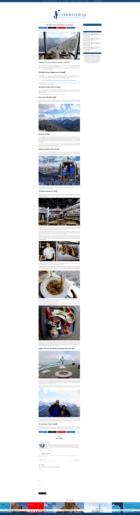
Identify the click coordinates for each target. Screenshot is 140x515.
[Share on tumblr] (48, 453)
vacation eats (40, 69)
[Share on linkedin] (49, 453)
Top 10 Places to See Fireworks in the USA (48, 460)
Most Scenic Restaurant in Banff (70, 455)
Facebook (48, 450)
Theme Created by (96, 513)
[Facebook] (99, 1)
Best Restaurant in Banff (57, 455)
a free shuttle (75, 139)
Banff (54, 69)
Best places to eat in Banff (45, 455)
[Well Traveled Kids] (70, 12)
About (52, 513)
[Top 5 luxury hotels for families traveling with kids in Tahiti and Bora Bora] (86, 39)
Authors (68, 513)
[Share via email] (42, 453)
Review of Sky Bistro (43, 456)
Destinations (62, 22)
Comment (40, 469)
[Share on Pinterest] (47, 453)
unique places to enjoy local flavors (64, 66)
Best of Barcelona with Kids (73, 460)
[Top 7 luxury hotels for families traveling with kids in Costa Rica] (86, 35)
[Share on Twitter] (45, 453)
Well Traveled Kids (45, 513)
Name (40, 480)
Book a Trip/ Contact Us (60, 513)
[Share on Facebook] (44, 453)
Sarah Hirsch (56, 22)
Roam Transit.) (45, 141)
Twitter (46, 450)
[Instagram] (58, 438)
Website (40, 488)
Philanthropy (74, 513)
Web (43, 450)
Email (40, 484)
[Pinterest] (97, 1)
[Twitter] (94, 1)
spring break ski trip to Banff (50, 75)
